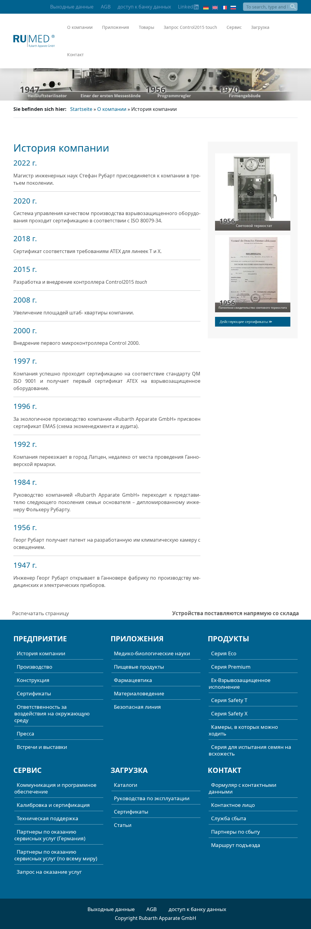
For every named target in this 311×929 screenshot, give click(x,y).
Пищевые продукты (139, 666)
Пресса (25, 733)
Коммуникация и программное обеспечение (55, 788)
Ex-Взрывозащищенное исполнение (240, 683)
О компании (80, 27)
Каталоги (125, 784)
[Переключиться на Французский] (224, 7)
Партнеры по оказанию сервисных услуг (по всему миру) (55, 855)
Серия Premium (231, 666)
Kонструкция (33, 680)
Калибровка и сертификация (53, 804)
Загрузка (260, 27)
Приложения (115, 27)
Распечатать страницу (40, 613)
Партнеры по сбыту (235, 831)
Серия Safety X (229, 713)
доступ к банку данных (144, 6)
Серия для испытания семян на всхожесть (250, 750)
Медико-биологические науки (152, 653)
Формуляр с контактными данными (242, 788)
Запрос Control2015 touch (190, 27)
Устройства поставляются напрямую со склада (235, 613)
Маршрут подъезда (235, 845)
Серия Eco (223, 653)
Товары (146, 27)
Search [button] (293, 6)
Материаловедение (139, 693)
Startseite (81, 109)
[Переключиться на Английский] (215, 7)
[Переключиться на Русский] (233, 7)
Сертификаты (34, 693)
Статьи (123, 824)
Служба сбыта (228, 818)
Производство (34, 666)
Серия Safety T (229, 700)
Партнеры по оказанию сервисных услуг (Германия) (49, 835)
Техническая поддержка (47, 818)
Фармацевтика (133, 680)
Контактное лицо (233, 804)
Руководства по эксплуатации (152, 798)
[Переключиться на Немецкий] (206, 7)
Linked (185, 6)
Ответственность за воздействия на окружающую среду (52, 713)
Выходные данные (72, 6)
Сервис (234, 27)
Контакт (75, 54)
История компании (41, 653)
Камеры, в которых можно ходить (243, 730)
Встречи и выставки (42, 746)
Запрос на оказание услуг (49, 871)
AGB (106, 6)
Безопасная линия (137, 706)
